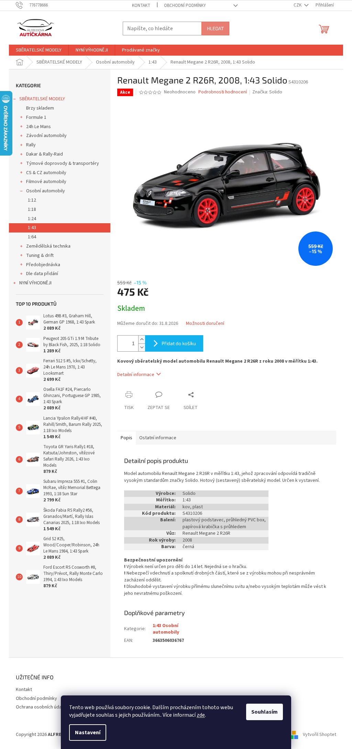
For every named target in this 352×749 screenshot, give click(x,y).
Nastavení (87, 732)
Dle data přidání (42, 273)
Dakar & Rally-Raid (44, 154)
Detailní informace (135, 374)
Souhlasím (264, 712)
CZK (298, 5)
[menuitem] (38, 50)
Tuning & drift (40, 255)
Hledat (215, 28)
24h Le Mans (38, 126)
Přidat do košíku (179, 343)
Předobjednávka (43, 264)
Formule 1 (36, 117)
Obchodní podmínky (185, 5)
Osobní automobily (45, 191)
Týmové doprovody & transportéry (62, 163)
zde (201, 715)
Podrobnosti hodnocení (222, 92)
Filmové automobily (46, 181)
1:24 (32, 218)
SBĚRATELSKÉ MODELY (42, 98)
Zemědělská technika (48, 246)
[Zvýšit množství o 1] (141, 339)
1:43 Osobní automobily (166, 629)
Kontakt (141, 5)
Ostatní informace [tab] (157, 437)
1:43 (32, 227)
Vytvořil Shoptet (319, 734)
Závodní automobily (46, 135)
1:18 (32, 209)
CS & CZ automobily (46, 172)
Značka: (267, 92)
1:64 (32, 237)
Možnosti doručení (205, 323)
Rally (31, 144)
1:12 (32, 200)
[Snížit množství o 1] (141, 347)
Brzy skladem (40, 108)
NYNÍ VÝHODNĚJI (35, 283)
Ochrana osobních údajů (40, 707)
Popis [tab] (126, 437)
